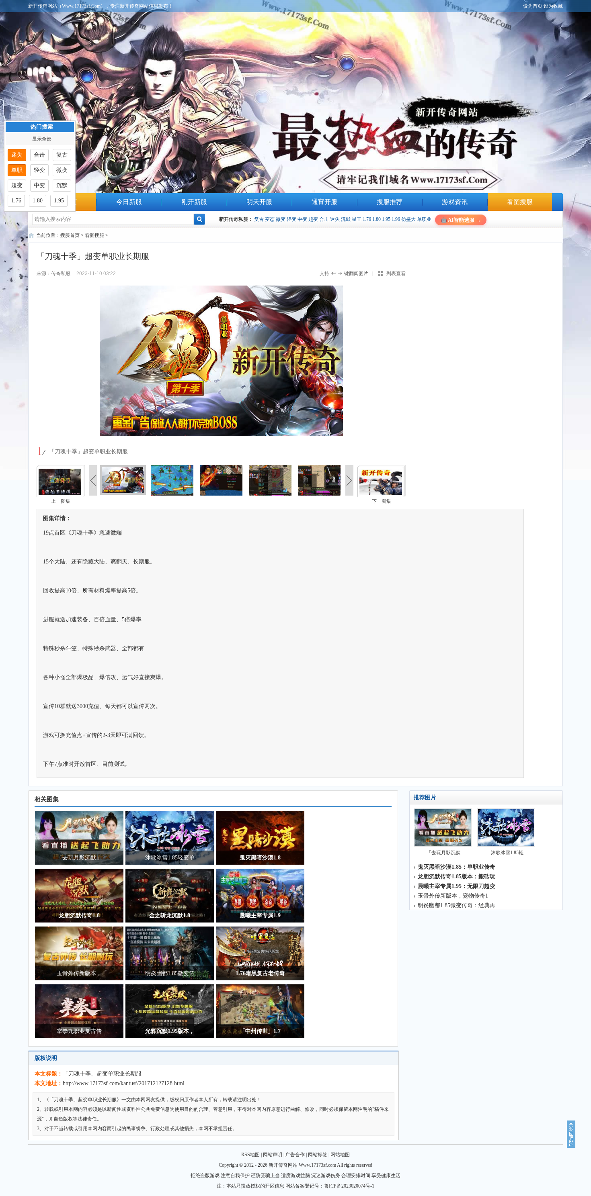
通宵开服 (324, 201)
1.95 (386, 219)
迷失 (335, 219)
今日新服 (129, 201)
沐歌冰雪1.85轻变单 (170, 858)
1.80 (376, 219)
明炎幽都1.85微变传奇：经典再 (456, 905)
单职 (17, 170)
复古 (259, 219)
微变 (280, 219)
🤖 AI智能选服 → (461, 220)
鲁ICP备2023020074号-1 (349, 1186)
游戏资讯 (455, 201)
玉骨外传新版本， (79, 973)
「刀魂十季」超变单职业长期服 (102, 1074)
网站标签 (317, 1154)
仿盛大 (408, 219)
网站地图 (340, 1154)
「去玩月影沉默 (443, 852)
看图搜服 (520, 201)
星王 (356, 219)
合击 (324, 219)
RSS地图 (250, 1154)
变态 (270, 219)
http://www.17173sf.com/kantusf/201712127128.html (124, 1083)
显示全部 (41, 139)
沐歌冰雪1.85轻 (507, 852)
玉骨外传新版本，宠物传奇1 (453, 896)
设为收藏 (553, 6)
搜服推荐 (389, 201)
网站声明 (272, 1154)
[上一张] (129, 362)
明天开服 (259, 201)
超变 (313, 219)
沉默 (346, 219)
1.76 (367, 219)
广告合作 (295, 1154)
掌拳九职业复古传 (79, 1031)
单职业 (424, 219)
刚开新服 (194, 201)
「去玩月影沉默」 (79, 858)
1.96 (396, 219)
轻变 (291, 219)
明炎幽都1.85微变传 (170, 973)
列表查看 (396, 273)
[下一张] (313, 362)
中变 (302, 219)
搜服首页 (70, 235)
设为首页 (532, 6)
